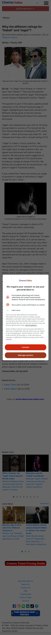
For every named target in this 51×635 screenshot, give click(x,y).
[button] (25, 310)
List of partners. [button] (31, 325)
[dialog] (26, 317)
